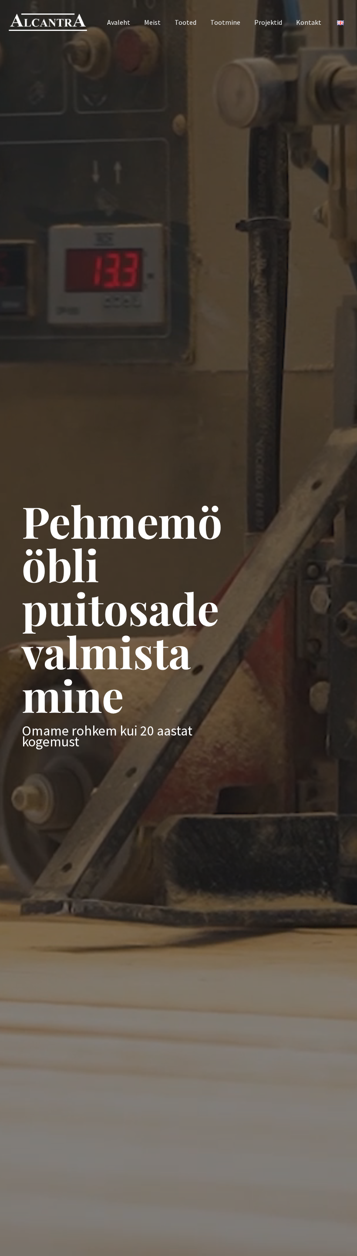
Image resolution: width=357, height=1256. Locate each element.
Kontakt (308, 22)
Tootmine (225, 22)
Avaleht (118, 22)
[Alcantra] (48, 21)
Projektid (268, 22)
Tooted (185, 22)
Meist (152, 22)
